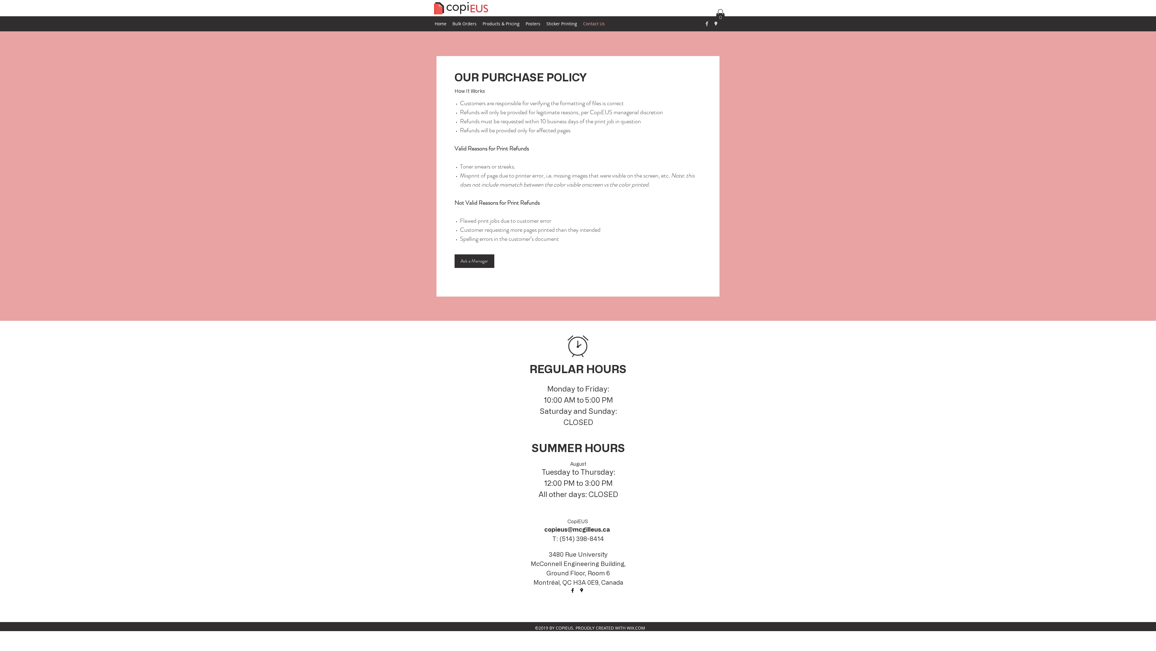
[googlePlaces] (716, 24)
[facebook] (573, 590)
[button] (720, 15)
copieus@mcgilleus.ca (577, 529)
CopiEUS (577, 521)
